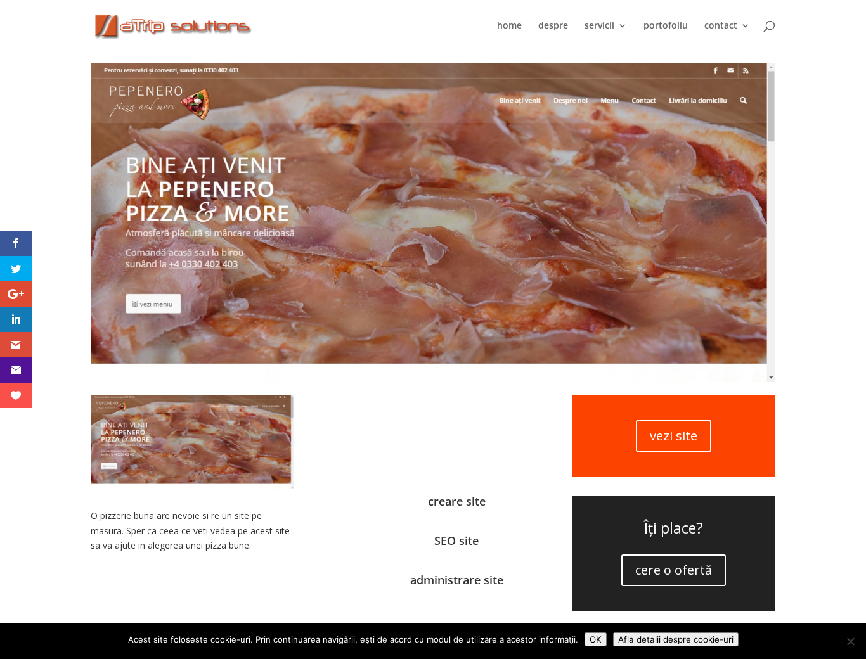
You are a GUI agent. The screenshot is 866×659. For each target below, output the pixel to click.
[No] (850, 641)
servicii (599, 26)
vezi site (673, 435)
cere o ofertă (673, 570)
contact (720, 26)
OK (596, 639)
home (509, 26)
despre (553, 26)
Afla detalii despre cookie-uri (676, 639)
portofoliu (665, 26)
